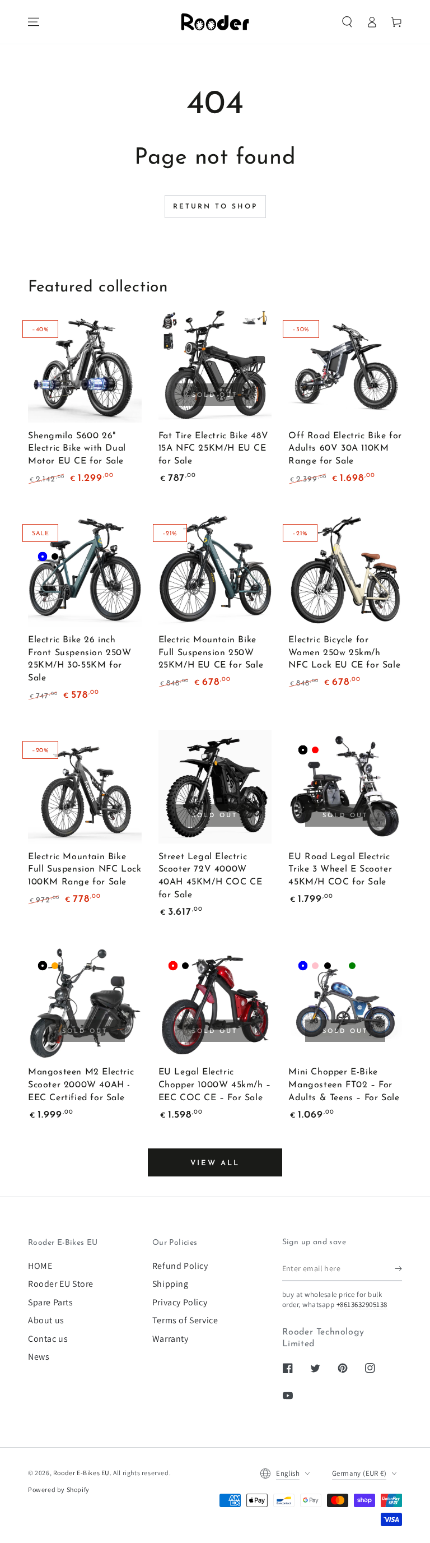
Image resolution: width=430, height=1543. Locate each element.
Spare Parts (50, 1302)
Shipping (170, 1284)
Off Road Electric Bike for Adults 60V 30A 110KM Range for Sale (345, 449)
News (38, 1357)
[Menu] (33, 22)
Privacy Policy (179, 1302)
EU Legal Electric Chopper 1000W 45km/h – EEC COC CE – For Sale (214, 1085)
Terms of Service (185, 1320)
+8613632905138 (361, 1304)
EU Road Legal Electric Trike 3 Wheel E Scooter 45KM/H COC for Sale (340, 869)
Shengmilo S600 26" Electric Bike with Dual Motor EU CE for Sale (77, 449)
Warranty (170, 1339)
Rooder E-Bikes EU (81, 1472)
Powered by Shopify (59, 1489)
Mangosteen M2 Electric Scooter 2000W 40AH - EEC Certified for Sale (81, 1085)
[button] (347, 22)
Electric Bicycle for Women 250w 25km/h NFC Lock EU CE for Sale (344, 653)
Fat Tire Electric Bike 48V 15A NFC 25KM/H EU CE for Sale (213, 449)
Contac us (48, 1339)
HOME (40, 1266)
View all (215, 1163)
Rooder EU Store (61, 1284)
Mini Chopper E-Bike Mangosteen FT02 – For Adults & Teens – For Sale (343, 1085)
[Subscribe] (398, 1268)
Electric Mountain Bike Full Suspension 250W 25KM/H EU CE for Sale (211, 653)
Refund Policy (180, 1266)
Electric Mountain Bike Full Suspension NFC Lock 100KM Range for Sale (84, 869)
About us (46, 1320)
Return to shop (215, 206)
